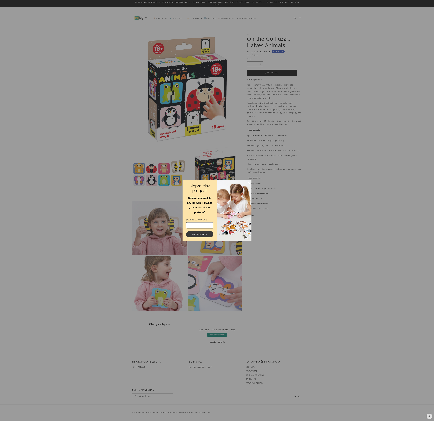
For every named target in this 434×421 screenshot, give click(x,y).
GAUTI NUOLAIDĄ (199, 234)
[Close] (248, 182)
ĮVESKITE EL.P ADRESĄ (196, 220)
